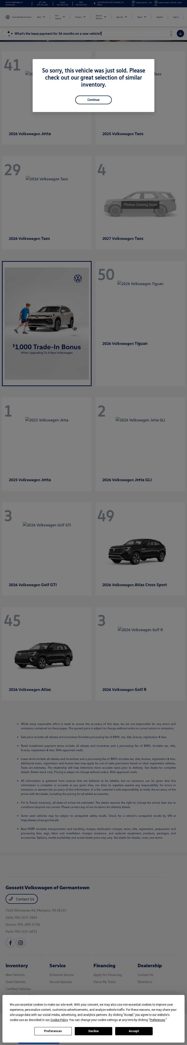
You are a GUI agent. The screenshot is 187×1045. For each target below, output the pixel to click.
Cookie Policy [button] (59, 1020)
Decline (93, 1031)
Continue (93, 100)
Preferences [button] (157, 1020)
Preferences (53, 1031)
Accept (134, 1031)
